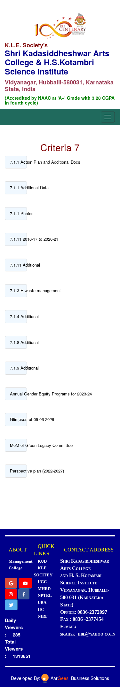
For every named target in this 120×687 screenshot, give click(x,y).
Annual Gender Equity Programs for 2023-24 (18, 394)
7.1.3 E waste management (18, 290)
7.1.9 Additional (18, 368)
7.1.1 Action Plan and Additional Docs (18, 162)
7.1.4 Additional (18, 316)
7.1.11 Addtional (18, 265)
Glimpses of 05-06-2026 (18, 419)
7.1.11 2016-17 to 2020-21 (18, 239)
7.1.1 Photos (18, 213)
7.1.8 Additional (18, 342)
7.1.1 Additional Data (18, 187)
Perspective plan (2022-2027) (18, 471)
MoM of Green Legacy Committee (18, 445)
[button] (11, 583)
